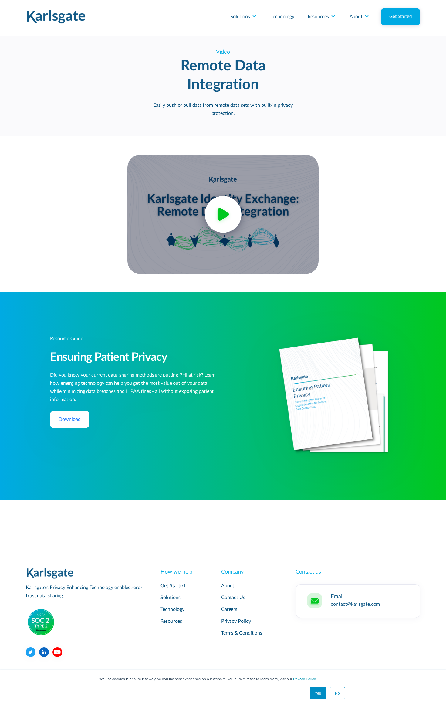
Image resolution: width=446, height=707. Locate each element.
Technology (282, 16)
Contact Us (233, 597)
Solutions (240, 16)
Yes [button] (318, 692)
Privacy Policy (236, 621)
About (356, 16)
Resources (318, 16)
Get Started (400, 16)
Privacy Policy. (304, 678)
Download (70, 419)
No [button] (337, 692)
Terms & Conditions (241, 633)
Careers (229, 609)
